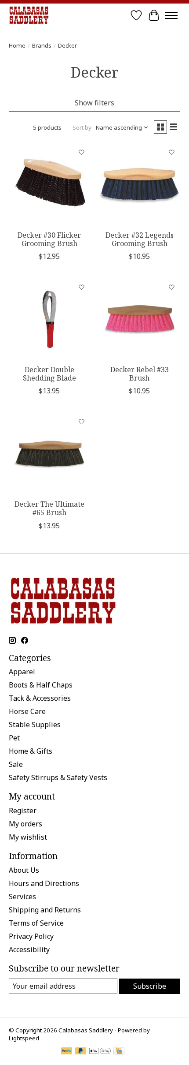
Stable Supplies (35, 724)
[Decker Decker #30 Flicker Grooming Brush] (49, 185)
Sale (16, 764)
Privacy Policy (31, 936)
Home (17, 45)
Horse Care (27, 711)
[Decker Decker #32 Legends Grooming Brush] (139, 185)
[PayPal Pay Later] (81, 1051)
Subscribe (149, 986)
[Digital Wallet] (100, 1051)
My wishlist (28, 837)
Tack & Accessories (40, 698)
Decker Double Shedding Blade (49, 374)
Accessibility (29, 949)
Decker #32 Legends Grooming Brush (139, 239)
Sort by (82, 127)
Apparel (22, 671)
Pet (14, 738)
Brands (41, 45)
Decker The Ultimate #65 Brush (49, 508)
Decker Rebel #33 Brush (139, 374)
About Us (24, 870)
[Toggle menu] (171, 15)
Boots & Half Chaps (41, 685)
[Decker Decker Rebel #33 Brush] (139, 319)
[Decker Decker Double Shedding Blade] (49, 319)
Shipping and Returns (45, 910)
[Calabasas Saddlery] (29, 15)
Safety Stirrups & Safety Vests (58, 777)
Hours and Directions (44, 883)
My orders (25, 824)
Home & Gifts (30, 751)
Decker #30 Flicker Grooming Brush (49, 239)
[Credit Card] (118, 1051)
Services (22, 896)
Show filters (94, 103)
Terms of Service (36, 923)
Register (22, 810)
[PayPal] (67, 1051)
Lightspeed (24, 1038)
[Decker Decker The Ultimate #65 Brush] (49, 454)
